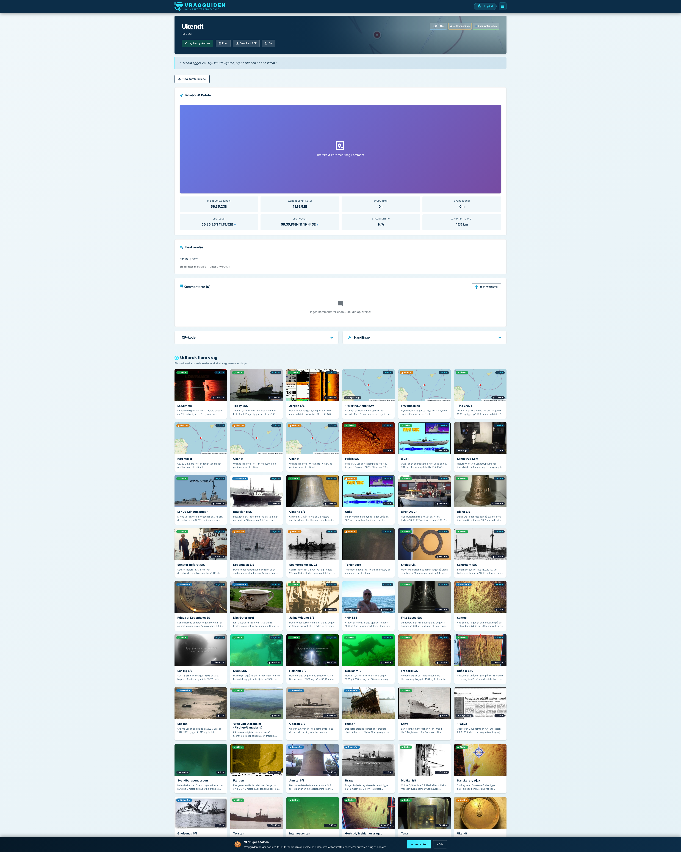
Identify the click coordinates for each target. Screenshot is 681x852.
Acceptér (421, 844)
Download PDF (248, 43)
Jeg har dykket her (199, 43)
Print (225, 43)
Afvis (440, 844)
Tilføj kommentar (489, 286)
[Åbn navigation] (502, 6)
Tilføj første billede (194, 78)
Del (270, 43)
